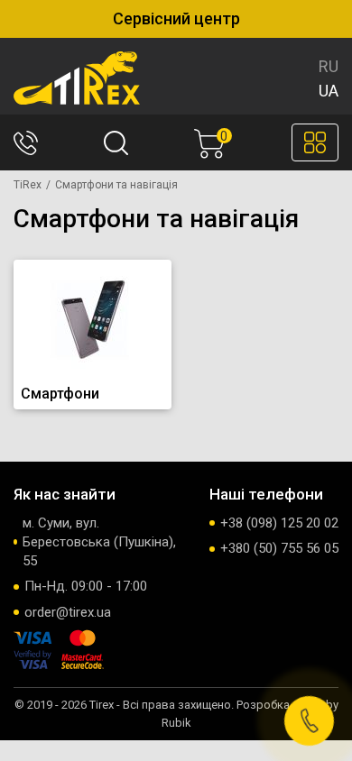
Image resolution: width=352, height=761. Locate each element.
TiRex (28, 185)
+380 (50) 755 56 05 (279, 548)
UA (328, 90)
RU (328, 66)
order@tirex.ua (67, 612)
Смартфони (60, 393)
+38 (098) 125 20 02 (279, 523)
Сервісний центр (176, 18)
